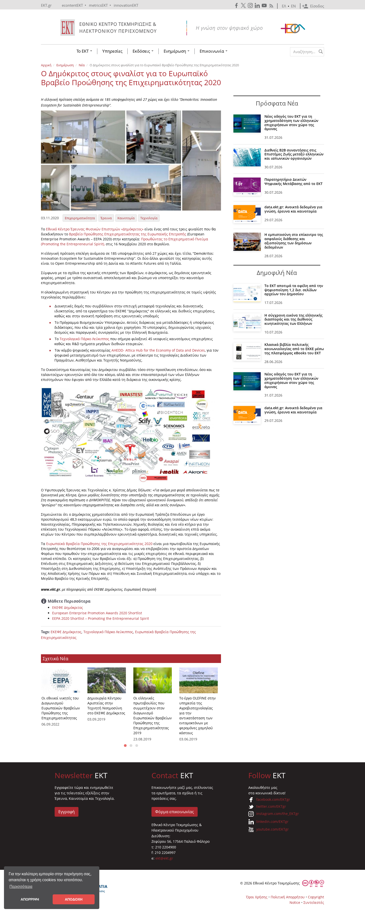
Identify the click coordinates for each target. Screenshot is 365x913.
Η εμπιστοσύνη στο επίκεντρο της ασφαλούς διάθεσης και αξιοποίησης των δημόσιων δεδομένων (293, 240)
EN (293, 5)
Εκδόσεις (142, 51)
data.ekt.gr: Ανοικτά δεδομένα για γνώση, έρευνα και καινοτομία (293, 209)
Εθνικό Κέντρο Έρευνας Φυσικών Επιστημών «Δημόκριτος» (95, 229)
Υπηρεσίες (112, 51)
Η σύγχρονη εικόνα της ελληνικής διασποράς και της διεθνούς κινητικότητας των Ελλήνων (293, 319)
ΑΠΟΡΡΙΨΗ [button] (30, 899)
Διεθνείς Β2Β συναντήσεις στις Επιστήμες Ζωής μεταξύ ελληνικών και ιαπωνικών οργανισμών (294, 154)
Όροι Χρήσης (256, 897)
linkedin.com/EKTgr (272, 821)
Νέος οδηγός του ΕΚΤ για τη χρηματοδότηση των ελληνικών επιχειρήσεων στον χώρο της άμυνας (291, 122)
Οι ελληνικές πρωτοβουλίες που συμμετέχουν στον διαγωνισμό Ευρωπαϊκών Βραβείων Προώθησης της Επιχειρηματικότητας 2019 (152, 715)
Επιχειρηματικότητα (80, 218)
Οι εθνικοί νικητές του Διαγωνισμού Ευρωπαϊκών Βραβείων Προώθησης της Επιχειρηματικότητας (60, 708)
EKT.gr (46, 5)
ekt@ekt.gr (164, 858)
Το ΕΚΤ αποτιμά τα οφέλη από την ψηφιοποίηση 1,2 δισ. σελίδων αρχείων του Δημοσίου (293, 289)
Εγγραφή (66, 811)
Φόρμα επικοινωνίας (174, 811)
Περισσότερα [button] (20, 886)
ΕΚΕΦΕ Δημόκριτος (67, 607)
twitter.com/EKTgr (271, 806)
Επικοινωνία (212, 51)
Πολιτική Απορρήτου (288, 897)
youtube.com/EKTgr (272, 829)
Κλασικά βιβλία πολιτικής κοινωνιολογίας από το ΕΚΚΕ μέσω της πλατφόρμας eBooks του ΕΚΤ (294, 348)
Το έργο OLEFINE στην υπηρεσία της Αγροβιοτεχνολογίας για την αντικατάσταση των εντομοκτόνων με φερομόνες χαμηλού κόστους (197, 715)
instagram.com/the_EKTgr (277, 813)
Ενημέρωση (175, 51)
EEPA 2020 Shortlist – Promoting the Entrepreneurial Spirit (100, 618)
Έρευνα (106, 218)
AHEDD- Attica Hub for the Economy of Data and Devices (158, 350)
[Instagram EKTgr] (251, 5)
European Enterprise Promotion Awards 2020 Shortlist (97, 613)
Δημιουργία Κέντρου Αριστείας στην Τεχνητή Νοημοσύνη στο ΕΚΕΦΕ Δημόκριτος (106, 705)
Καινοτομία (126, 218)
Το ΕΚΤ (83, 51)
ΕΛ (284, 5)
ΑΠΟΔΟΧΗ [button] (73, 899)
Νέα (82, 65)
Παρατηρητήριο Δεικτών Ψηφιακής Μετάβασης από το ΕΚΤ (293, 181)
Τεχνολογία (148, 218)
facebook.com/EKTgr (273, 799)
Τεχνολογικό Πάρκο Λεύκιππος (84, 338)
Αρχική (46, 65)
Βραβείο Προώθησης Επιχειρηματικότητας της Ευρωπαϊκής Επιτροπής (128, 234)
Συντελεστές (313, 902)
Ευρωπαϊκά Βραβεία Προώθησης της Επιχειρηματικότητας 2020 (99, 543)
